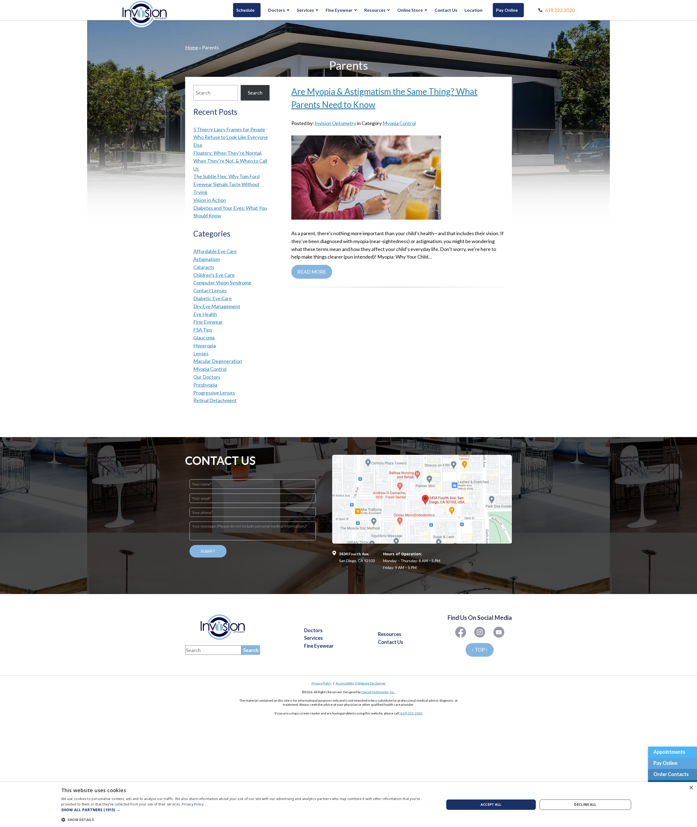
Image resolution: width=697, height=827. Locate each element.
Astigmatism (206, 259)
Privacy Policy (321, 683)
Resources (375, 10)
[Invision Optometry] (145, 13)
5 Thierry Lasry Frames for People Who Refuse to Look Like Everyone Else (230, 137)
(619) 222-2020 (410, 713)
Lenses (201, 353)
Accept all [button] (491, 804)
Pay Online (507, 10)
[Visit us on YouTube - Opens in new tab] (479, 632)
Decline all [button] (585, 804)
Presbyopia (205, 385)
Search (255, 93)
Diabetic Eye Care (212, 298)
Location (473, 10)
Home (191, 47)
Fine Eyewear (339, 10)
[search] (250, 650)
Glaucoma (204, 338)
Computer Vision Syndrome (222, 283)
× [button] (691, 788)
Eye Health (205, 314)
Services (305, 10)
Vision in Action (209, 200)
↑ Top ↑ (480, 650)
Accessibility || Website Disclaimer (361, 683)
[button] (247, 810)
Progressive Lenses (214, 393)
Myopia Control (399, 123)
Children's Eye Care (214, 275)
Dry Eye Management (216, 306)
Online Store (410, 10)
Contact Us (446, 10)
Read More (311, 272)
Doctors (276, 10)
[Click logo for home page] (223, 627)
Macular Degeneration (217, 361)
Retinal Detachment (215, 400)
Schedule (245, 10)
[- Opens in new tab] (422, 499)
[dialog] (348, 804)
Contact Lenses (210, 290)
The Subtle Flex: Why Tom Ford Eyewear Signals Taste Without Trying (226, 184)
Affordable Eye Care (215, 251)
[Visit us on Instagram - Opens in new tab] (498, 632)
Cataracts (203, 267)
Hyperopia (204, 346)
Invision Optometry (335, 123)
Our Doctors (206, 377)
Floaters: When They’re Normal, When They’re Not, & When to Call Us (230, 161)
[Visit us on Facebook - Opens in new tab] (460, 632)
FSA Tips (202, 330)
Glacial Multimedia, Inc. (378, 692)
